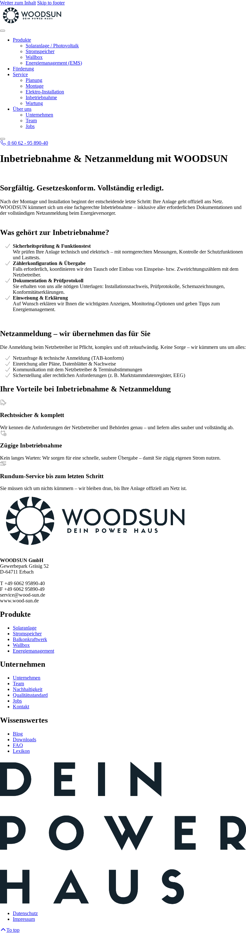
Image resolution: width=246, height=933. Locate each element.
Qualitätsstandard (30, 695)
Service (20, 74)
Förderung (23, 68)
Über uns (22, 109)
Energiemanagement (33, 651)
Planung (34, 80)
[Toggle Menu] (2, 31)
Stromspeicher (40, 51)
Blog (18, 733)
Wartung (34, 103)
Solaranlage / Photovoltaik (52, 45)
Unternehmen (39, 114)
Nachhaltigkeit (27, 689)
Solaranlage (25, 628)
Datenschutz (25, 913)
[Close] (2, 139)
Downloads (24, 739)
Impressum (24, 919)
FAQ (18, 745)
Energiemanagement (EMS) (54, 63)
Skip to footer (51, 2)
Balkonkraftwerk (30, 639)
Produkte (22, 40)
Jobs (30, 126)
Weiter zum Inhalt (18, 2)
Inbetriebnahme (41, 97)
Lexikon (21, 751)
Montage (35, 86)
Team (31, 120)
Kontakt (21, 706)
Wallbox (34, 57)
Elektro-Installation (45, 91)
